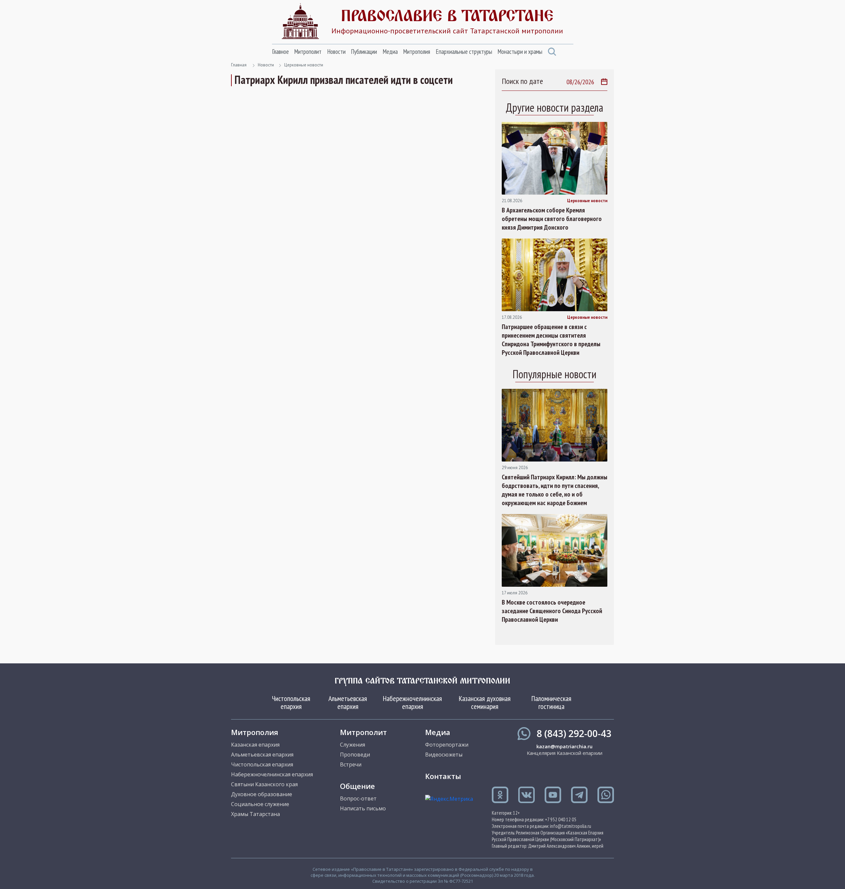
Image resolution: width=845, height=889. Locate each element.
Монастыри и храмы (519, 52)
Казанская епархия (255, 744)
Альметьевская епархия (347, 702)
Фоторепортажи (446, 744)
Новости (336, 52)
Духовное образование (261, 794)
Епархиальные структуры (464, 52)
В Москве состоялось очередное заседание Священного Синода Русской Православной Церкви (552, 611)
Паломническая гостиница (551, 702)
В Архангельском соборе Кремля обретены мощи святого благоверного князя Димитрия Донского (552, 219)
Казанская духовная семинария (485, 702)
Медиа (390, 52)
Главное (280, 52)
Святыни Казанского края (264, 784)
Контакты (443, 776)
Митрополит (307, 52)
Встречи (350, 764)
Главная (239, 65)
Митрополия (416, 52)
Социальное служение (260, 804)
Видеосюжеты (443, 754)
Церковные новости (303, 65)
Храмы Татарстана (255, 814)
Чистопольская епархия (291, 702)
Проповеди (355, 754)
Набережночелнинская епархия (412, 702)
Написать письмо (363, 808)
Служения (352, 744)
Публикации (364, 52)
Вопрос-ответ (358, 798)
